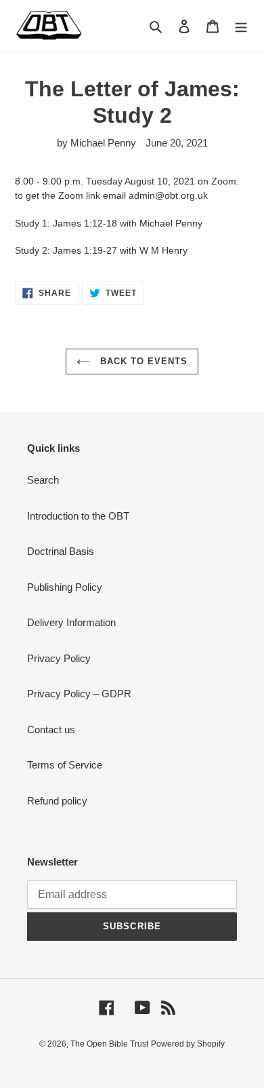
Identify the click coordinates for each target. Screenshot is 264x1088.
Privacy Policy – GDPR (79, 693)
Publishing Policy (64, 587)
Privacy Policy (59, 658)
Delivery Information (71, 622)
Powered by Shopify (188, 1044)
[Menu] (241, 26)
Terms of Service (64, 765)
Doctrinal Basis (60, 551)
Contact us (51, 729)
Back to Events (142, 361)
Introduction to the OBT (78, 516)
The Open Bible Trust (109, 1044)
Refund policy (57, 801)
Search (43, 480)
